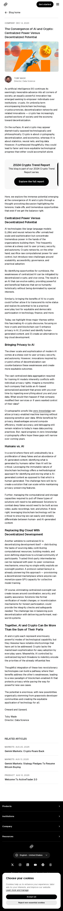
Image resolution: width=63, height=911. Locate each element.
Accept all (31, 897)
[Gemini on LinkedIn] (28, 865)
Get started (45, 4)
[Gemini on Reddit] (43, 865)
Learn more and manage (17, 890)
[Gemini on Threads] (50, 865)
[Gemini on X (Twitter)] (12, 865)
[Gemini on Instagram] (20, 865)
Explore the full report (31, 181)
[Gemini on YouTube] (35, 865)
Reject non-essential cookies (31, 903)
